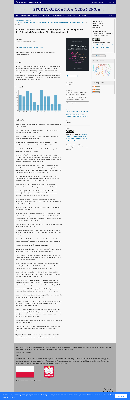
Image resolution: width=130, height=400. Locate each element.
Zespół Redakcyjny (58, 16)
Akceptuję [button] (121, 396)
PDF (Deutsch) (72, 76)
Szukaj (112, 16)
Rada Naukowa (46, 16)
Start (16, 16)
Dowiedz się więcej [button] (9, 397)
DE (114, 2)
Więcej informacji (83, 16)
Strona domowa (19, 20)
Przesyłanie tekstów (98, 56)
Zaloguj (101, 2)
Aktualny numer (25, 16)
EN (110, 2)
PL (106, 2)
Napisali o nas (71, 16)
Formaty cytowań (71, 103)
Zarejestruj (94, 2)
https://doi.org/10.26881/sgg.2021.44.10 (31, 47)
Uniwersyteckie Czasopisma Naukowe (30, 2)
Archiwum (36, 16)
